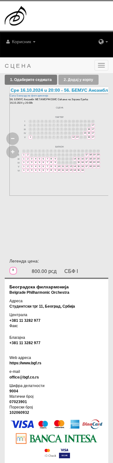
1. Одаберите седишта (31, 80)
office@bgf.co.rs (24, 377)
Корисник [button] (21, 41)
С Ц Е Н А (18, 65)
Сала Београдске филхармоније (29, 95)
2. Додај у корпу (78, 80)
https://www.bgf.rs (25, 363)
